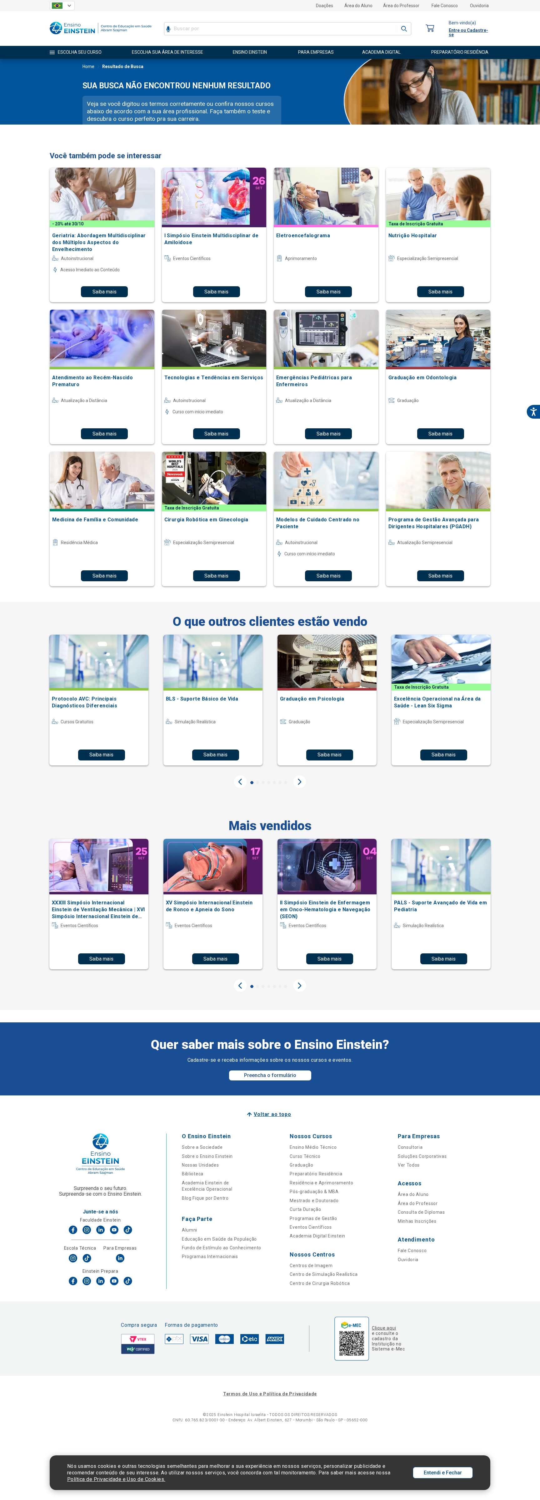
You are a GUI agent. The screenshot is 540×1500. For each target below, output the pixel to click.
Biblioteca (192, 1173)
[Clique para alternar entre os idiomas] (62, 5)
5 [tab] (274, 782)
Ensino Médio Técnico (313, 1147)
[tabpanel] (98, 700)
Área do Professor (401, 5)
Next (299, 781)
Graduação (301, 1165)
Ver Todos (409, 1165)
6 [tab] (280, 782)
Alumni (189, 1229)
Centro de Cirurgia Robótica (320, 1283)
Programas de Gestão (313, 1218)
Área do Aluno (358, 5)
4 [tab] (268, 782)
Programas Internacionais (210, 1256)
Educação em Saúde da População (219, 1239)
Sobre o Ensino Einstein (207, 1156)
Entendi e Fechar (443, 1473)
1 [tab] (251, 782)
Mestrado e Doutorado (314, 1200)
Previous (240, 781)
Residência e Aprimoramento (321, 1182)
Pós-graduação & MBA (314, 1191)
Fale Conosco (445, 5)
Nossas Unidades (200, 1165)
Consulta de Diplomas (421, 1212)
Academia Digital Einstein (317, 1235)
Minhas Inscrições (417, 1221)
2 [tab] (257, 782)
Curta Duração (305, 1209)
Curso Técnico (305, 1156)
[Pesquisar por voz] (168, 28)
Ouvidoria (479, 5)
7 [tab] (285, 782)
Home (88, 66)
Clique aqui (384, 1327)
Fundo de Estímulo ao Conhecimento (221, 1247)
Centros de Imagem (311, 1265)
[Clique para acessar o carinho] (430, 28)
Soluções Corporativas (422, 1156)
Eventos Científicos (311, 1227)
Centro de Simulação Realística (324, 1274)
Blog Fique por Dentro (205, 1198)
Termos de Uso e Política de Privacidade (270, 1393)
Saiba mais (104, 292)
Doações (324, 5)
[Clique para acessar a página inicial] (101, 36)
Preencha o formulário (270, 1075)
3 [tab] (263, 782)
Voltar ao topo (272, 1114)
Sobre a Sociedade (202, 1147)
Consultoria (410, 1147)
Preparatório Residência (316, 1173)
